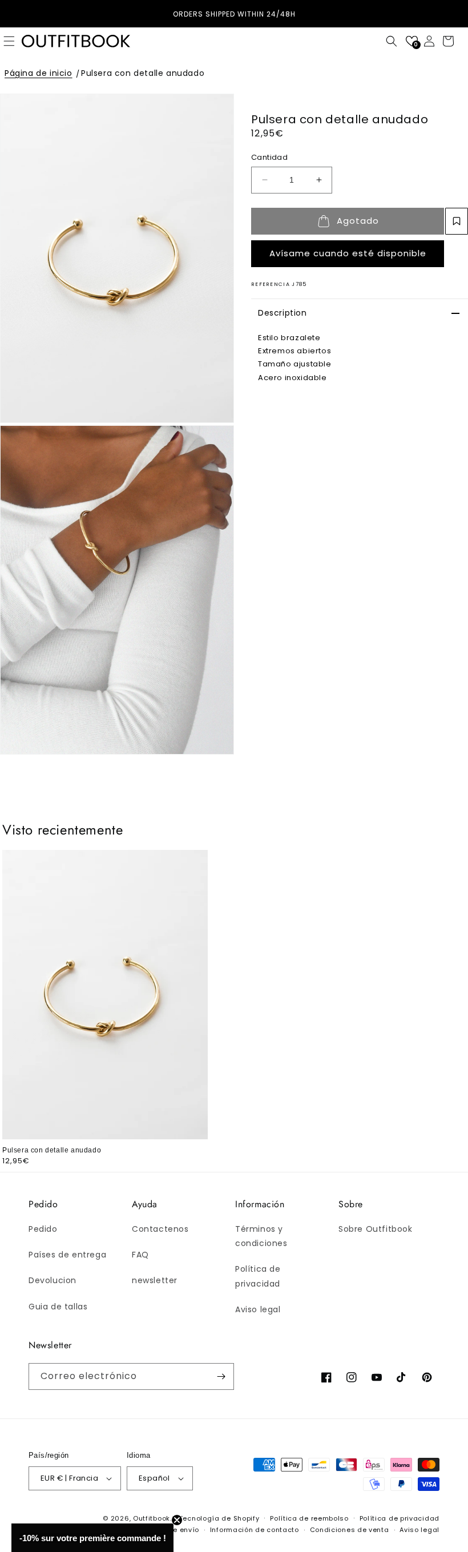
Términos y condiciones (261, 1236)
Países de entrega (67, 1254)
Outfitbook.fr (155, 1518)
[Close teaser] (177, 1520)
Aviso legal (258, 1309)
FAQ (140, 1254)
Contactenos (160, 1229)
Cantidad (269, 157)
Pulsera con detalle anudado (142, 73)
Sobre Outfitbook (375, 1229)
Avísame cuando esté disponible (347, 253)
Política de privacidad (258, 1276)
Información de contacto (254, 1529)
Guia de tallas (58, 1306)
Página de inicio (38, 73)
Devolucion (52, 1280)
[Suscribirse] (220, 1376)
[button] (391, 41)
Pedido (43, 1229)
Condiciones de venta (349, 1529)
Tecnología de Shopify (219, 1518)
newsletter (154, 1280)
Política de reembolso (309, 1518)
